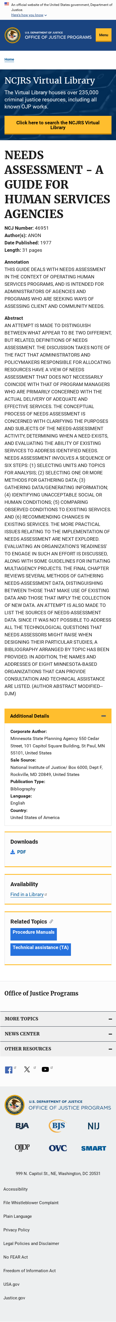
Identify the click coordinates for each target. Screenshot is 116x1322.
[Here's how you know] (58, 10)
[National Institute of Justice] (93, 1130)
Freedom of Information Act (29, 1270)
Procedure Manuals (34, 932)
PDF (21, 852)
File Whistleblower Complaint (31, 1202)
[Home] (58, 35)
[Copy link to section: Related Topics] (50, 921)
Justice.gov (14, 1297)
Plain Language (17, 1216)
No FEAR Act (15, 1257)
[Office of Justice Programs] (13, 35)
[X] (29, 1071)
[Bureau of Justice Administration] (22, 1130)
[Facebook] (11, 1071)
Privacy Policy (16, 1230)
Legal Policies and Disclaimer (31, 1243)
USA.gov (11, 1284)
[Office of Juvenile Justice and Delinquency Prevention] (22, 1153)
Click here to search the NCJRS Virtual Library (58, 125)
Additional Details (29, 716)
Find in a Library (27, 894)
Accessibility (15, 1189)
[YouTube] (47, 1071)
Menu (103, 35)
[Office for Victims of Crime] (58, 1152)
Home (9, 59)
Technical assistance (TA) (41, 947)
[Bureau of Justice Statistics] (58, 1133)
